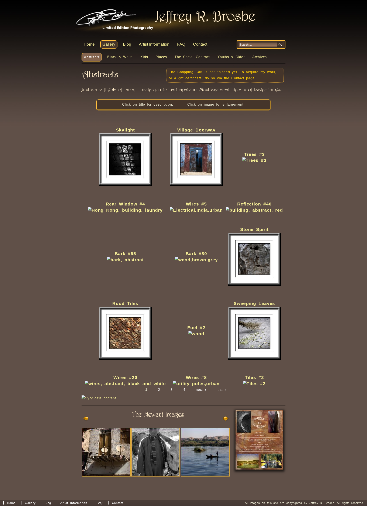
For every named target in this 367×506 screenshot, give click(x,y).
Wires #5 (196, 203)
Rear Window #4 (125, 203)
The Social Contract (192, 57)
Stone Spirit (254, 229)
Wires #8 (196, 377)
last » (222, 389)
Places (161, 57)
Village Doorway (196, 129)
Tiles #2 (254, 377)
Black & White (120, 57)
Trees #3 (254, 154)
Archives (259, 57)
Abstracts (91, 57)
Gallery (108, 44)
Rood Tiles (125, 303)
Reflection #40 (254, 203)
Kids (144, 57)
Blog (127, 44)
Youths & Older (231, 57)
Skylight (125, 129)
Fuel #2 (196, 327)
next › (201, 389)
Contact (200, 44)
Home (89, 44)
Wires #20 (125, 377)
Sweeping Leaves (254, 303)
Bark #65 (125, 253)
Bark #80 (196, 253)
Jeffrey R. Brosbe (112, 15)
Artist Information (154, 44)
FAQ (181, 44)
